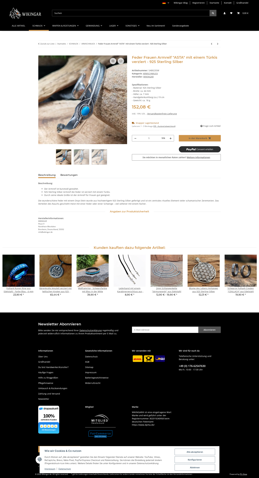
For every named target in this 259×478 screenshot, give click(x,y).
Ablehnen (195, 467)
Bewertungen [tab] (69, 175)
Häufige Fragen (45, 372)
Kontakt (228, 2)
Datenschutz (64, 469)
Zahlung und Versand (49, 393)
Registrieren (198, 2)
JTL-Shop (243, 474)
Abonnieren (210, 329)
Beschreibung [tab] (47, 175)
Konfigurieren (195, 459)
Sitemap (89, 367)
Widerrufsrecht (92, 383)
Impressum (50, 469)
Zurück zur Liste (47, 43)
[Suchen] (213, 13)
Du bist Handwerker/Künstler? (53, 367)
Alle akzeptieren (195, 452)
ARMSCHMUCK (150, 73)
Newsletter (43, 398)
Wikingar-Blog (181, 2)
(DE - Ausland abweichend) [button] (164, 126)
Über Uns (43, 356)
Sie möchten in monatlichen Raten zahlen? (176, 157)
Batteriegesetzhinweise (97, 377)
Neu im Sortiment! (156, 25)
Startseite (214, 2)
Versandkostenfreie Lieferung (162, 113)
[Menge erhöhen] (170, 138)
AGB (87, 361)
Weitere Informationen (198, 157)
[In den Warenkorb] (40, 53)
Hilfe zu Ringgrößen (48, 377)
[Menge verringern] (135, 138)
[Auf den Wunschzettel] (121, 61)
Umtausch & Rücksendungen (52, 388)
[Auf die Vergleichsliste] (113, 61)
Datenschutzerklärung (90, 330)
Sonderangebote (180, 25)
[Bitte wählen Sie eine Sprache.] (165, 3)
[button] (224, 13)
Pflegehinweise (45, 383)
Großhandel (242, 2)
